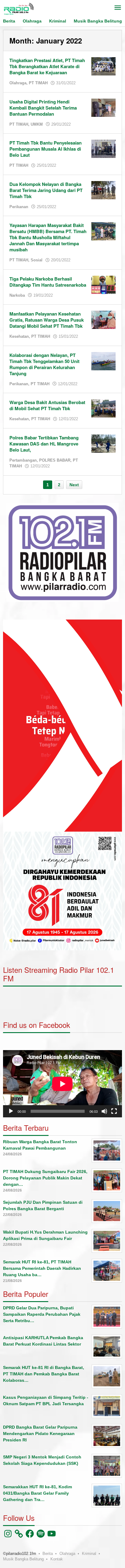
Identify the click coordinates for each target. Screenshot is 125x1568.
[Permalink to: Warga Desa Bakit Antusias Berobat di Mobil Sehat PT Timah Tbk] (103, 408)
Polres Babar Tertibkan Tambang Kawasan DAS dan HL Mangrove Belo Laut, (44, 443)
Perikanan (18, 206)
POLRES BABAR (54, 460)
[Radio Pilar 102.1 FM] (18, 8)
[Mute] (104, 1111)
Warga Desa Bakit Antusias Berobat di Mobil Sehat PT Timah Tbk (47, 405)
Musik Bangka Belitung (23, 1559)
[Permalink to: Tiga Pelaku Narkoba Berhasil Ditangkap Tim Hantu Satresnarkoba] (103, 284)
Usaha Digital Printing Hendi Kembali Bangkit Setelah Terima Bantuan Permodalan (43, 107)
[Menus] (117, 8)
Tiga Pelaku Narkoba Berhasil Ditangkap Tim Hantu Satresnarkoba (47, 281)
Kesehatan (19, 336)
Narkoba (17, 295)
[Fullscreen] (114, 1111)
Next (74, 484)
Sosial (36, 260)
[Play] (11, 1111)
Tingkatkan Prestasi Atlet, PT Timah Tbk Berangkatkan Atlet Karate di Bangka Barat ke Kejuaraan (47, 66)
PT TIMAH (38, 83)
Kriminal (89, 1553)
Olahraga (17, 83)
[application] (62, 726)
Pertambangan (23, 460)
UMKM (37, 124)
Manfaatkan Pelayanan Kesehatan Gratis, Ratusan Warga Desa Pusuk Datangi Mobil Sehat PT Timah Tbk (46, 319)
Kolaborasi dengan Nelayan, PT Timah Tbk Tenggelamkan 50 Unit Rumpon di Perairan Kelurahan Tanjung (44, 364)
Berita (47, 1553)
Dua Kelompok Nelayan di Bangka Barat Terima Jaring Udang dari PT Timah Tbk (46, 190)
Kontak (56, 1559)
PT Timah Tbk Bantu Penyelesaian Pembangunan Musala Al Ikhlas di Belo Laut (45, 148)
